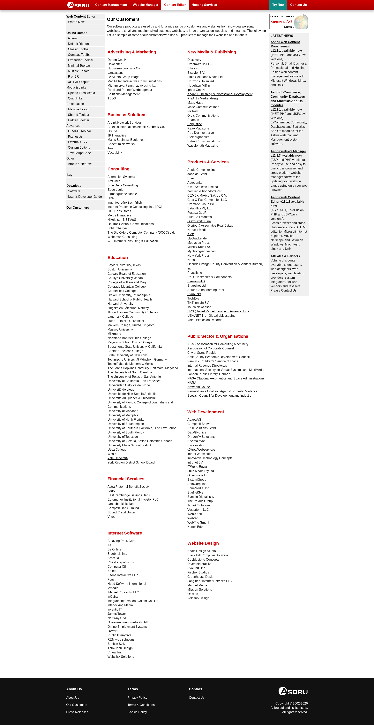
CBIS (111, 491)
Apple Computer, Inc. (201, 169)
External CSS (77, 142)
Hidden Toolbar (78, 120)
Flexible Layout (78, 109)
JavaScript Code (79, 153)
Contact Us (298, 4)
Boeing (192, 178)
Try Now (278, 4)
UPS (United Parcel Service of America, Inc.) (218, 311)
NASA (191, 378)
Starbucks (194, 294)
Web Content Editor (80, 16)
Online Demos (76, 33)
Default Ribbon (78, 43)
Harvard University (120, 303)
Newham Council (199, 387)
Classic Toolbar (78, 49)
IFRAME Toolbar (79, 131)
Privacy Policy (137, 697)
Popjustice (194, 124)
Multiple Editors (78, 71)
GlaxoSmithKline (199, 221)
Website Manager (145, 4)
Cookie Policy (137, 712)
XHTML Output (78, 82)
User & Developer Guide (85, 196)
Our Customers (77, 207)
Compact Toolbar (80, 54)
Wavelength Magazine (202, 145)
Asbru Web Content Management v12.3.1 (285, 46)
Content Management (111, 4)
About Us (72, 697)
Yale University (118, 458)
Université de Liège (121, 389)
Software (74, 191)
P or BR (73, 76)
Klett (190, 234)
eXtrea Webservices (201, 449)
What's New (76, 22)
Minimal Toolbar (79, 65)
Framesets (75, 136)
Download (73, 185)
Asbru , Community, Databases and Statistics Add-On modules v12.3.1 (288, 101)
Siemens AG (196, 281)
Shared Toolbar (78, 114)
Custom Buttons (79, 147)
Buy (69, 174)
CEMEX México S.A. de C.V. (207, 195)
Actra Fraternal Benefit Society (129, 486)
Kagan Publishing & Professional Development (219, 94)
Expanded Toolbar (80, 60)
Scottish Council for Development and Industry (219, 395)
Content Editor (175, 4)
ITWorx (192, 466)
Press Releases (77, 712)
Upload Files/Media (81, 93)
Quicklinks (75, 98)
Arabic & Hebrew (80, 164)
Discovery (194, 59)
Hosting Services (204, 4)
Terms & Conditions (141, 704)
